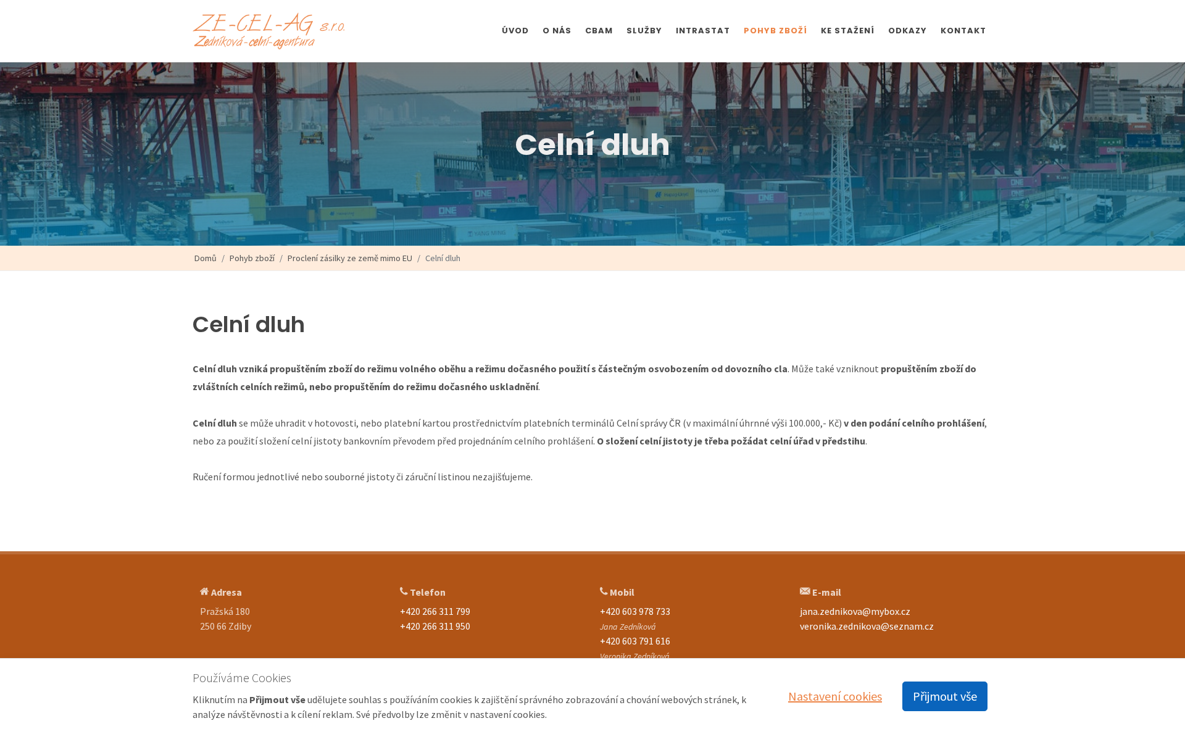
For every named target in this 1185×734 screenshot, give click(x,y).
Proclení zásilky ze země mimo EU (350, 258)
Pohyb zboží (252, 258)
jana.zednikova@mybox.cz (855, 611)
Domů (205, 258)
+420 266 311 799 (435, 611)
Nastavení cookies (835, 696)
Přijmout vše (945, 696)
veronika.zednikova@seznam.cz (867, 626)
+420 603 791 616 (635, 641)
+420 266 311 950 (435, 626)
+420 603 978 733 (635, 611)
